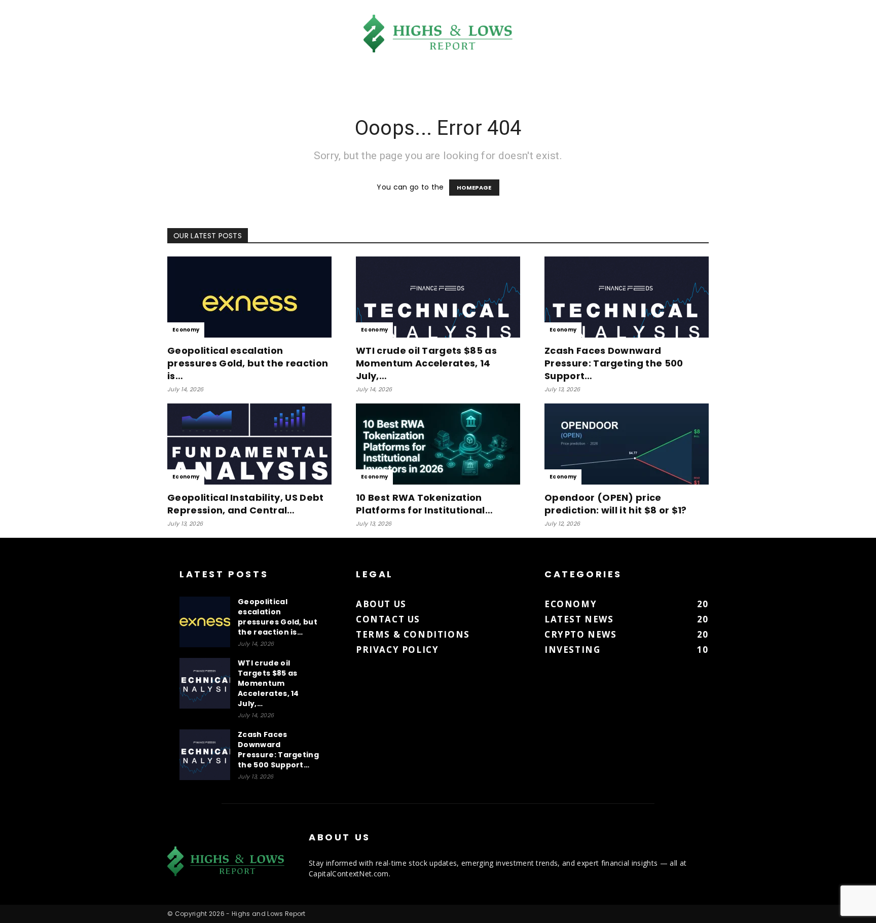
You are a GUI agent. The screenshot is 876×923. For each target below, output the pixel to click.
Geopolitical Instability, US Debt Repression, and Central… (245, 503)
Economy (185, 330)
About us (381, 604)
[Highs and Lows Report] (438, 34)
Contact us (388, 619)
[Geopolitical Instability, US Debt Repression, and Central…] (249, 444)
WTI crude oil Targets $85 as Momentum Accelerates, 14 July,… (426, 363)
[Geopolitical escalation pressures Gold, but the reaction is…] (249, 297)
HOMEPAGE (474, 187)
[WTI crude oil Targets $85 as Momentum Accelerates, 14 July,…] (438, 297)
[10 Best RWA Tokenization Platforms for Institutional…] (438, 444)
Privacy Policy (397, 649)
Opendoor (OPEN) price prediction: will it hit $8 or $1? (615, 503)
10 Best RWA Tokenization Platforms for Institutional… (424, 503)
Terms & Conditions (413, 634)
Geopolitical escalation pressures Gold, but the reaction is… (247, 363)
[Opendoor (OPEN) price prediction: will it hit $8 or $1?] (626, 444)
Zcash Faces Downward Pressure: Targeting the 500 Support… (613, 363)
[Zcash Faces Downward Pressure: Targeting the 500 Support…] (626, 297)
